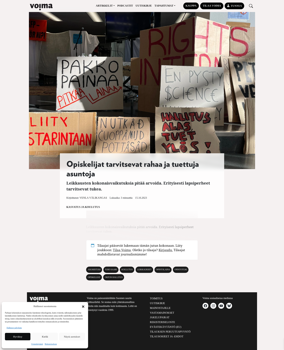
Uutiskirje (144, 5)
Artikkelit (104, 5)
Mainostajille (160, 308)
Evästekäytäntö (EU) (165, 326)
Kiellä (45, 336)
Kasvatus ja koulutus (83, 207)
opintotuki (181, 269)
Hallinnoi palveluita (14, 328)
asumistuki (94, 269)
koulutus (127, 269)
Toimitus (156, 298)
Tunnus (236, 5)
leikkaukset (144, 269)
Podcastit (125, 5)
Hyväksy (17, 336)
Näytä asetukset (72, 336)
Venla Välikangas (93, 197)
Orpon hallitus (114, 277)
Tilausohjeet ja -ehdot (166, 336)
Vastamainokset (162, 312)
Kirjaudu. (166, 250)
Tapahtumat (163, 5)
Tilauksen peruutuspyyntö (170, 331)
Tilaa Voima (212, 5)
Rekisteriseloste (51, 344)
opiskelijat (94, 277)
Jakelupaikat (159, 317)
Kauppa (191, 5)
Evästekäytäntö (37, 344)
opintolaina (163, 269)
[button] (83, 306)
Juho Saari (111, 269)
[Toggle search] (251, 6)
